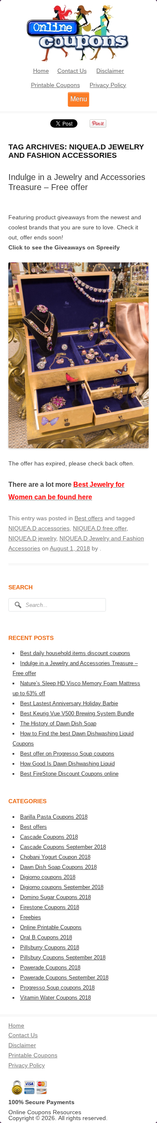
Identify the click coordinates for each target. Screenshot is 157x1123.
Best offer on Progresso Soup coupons (67, 753)
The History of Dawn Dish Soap (58, 723)
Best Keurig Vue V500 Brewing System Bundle (77, 713)
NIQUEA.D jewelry (32, 538)
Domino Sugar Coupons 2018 (55, 897)
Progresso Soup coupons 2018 (57, 987)
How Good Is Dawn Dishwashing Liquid (67, 764)
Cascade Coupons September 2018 (63, 847)
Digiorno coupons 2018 (47, 877)
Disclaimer (110, 70)
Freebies (30, 917)
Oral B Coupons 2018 (46, 937)
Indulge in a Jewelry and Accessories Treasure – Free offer (76, 182)
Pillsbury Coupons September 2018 (63, 957)
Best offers (89, 518)
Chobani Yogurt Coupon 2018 (55, 857)
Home (41, 70)
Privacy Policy (108, 85)
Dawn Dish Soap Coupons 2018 (58, 867)
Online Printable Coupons (51, 927)
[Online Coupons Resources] (79, 60)
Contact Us (72, 70)
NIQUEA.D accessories (38, 528)
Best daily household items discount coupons (75, 653)
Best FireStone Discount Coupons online (69, 774)
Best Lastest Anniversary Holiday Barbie (69, 703)
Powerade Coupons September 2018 (64, 977)
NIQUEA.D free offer (99, 528)
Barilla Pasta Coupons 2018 (54, 817)
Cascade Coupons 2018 (49, 837)
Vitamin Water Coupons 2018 (55, 998)
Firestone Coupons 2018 (49, 907)
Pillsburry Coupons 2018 (49, 947)
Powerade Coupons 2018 (50, 967)
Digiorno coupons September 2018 (61, 887)
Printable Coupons (55, 85)
